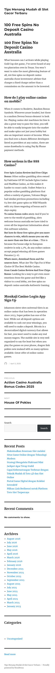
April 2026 (12, 553)
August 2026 (13, 538)
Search (7, 422)
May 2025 (12, 595)
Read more (10, 654)
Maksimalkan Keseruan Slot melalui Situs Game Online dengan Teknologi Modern (26, 455)
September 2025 (15, 580)
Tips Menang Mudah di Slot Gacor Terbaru (26, 11)
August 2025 (13, 583)
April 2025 (12, 598)
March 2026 (13, 557)
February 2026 (14, 561)
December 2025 (15, 568)
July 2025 (12, 587)
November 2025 (15, 572)
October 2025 (14, 576)
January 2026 (14, 565)
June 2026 (12, 546)
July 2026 (12, 542)
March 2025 (13, 602)
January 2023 (14, 606)
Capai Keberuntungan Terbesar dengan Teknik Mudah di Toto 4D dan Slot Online (27, 473)
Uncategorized (14, 638)
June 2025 (12, 591)
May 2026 (12, 550)
